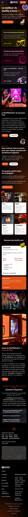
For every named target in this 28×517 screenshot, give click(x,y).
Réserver (4, 480)
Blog (3, 489)
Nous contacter (6, 496)
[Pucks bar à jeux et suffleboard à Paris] (14, 2)
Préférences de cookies (14, 506)
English (4, 471)
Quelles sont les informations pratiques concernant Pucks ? (11, 420)
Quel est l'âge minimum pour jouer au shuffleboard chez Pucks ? (12, 411)
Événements (5, 486)
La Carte (4, 477)
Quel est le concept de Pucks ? (11, 415)
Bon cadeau (5, 483)
